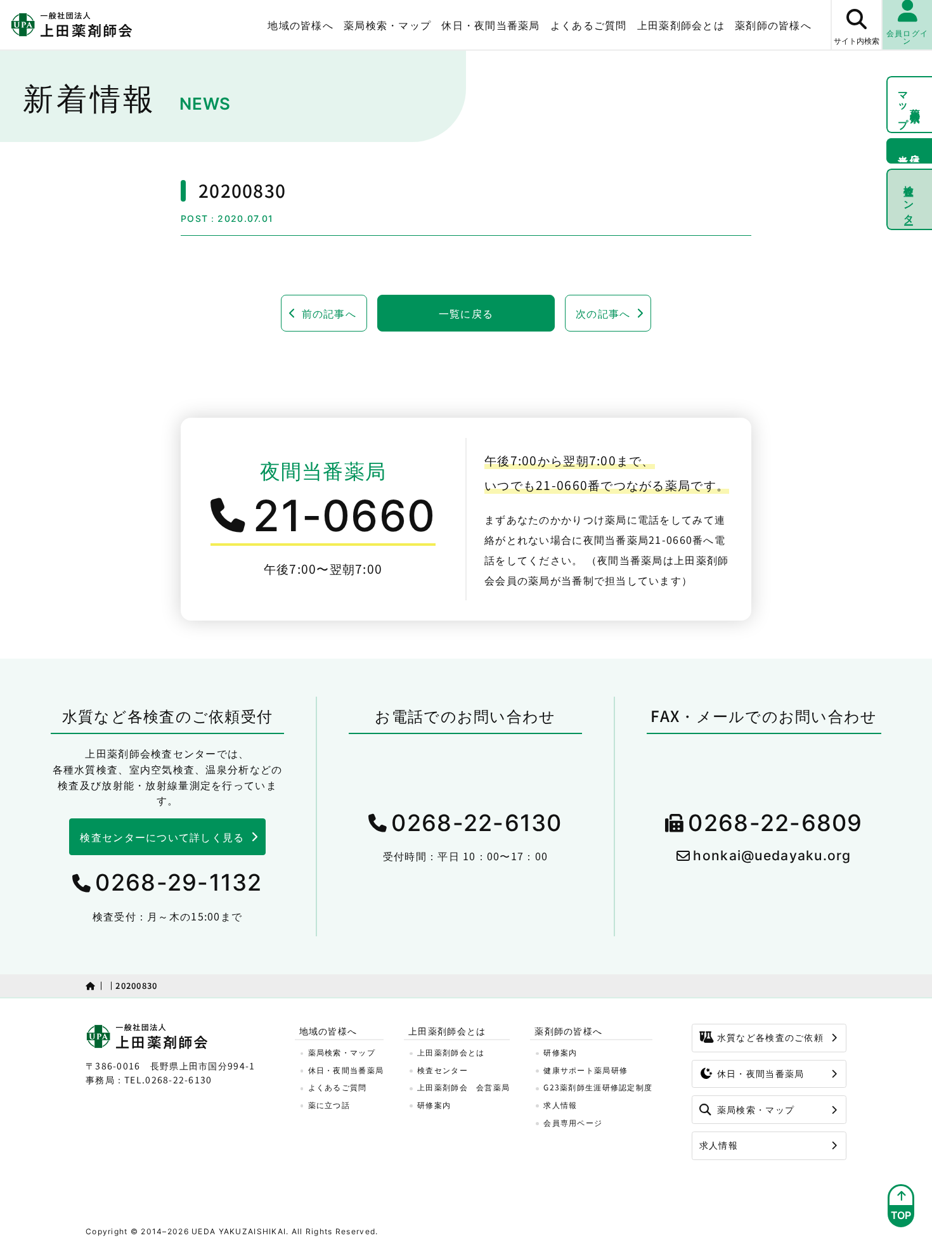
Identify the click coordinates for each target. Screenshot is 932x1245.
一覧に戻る (466, 313)
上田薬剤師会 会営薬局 (463, 1086)
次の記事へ (603, 313)
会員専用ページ (572, 1122)
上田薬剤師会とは (450, 1052)
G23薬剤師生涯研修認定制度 (597, 1086)
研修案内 (434, 1104)
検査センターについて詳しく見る (162, 836)
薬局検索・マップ (387, 24)
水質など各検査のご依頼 (770, 1037)
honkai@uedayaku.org (772, 855)
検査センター (909, 199)
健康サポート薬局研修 (585, 1069)
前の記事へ (329, 313)
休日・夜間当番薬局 (490, 24)
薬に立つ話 (329, 1104)
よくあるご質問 (588, 24)
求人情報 (560, 1104)
